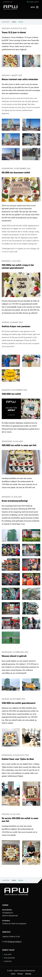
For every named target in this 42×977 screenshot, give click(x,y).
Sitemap (28, 974)
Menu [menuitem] (33, 7)
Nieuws (20, 22)
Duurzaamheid (9, 958)
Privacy (20, 974)
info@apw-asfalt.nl (14, 941)
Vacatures (8, 961)
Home (14, 22)
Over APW (7, 954)
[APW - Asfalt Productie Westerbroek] (10, 7)
